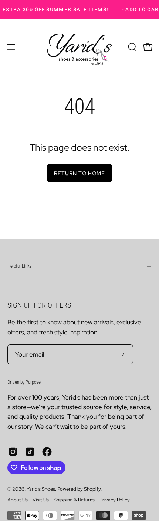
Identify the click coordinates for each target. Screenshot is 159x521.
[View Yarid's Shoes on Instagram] (12, 451)
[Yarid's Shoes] (79, 47)
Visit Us (41, 500)
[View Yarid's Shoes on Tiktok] (29, 451)
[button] (131, 47)
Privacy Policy (114, 500)
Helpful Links (19, 266)
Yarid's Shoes (41, 489)
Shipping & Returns (74, 500)
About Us (17, 500)
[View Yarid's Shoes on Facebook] (47, 451)
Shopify (92, 489)
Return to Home (79, 173)
